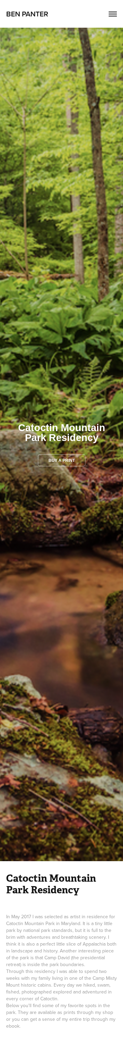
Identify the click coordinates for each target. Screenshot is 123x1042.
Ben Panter (27, 14)
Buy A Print (62, 460)
